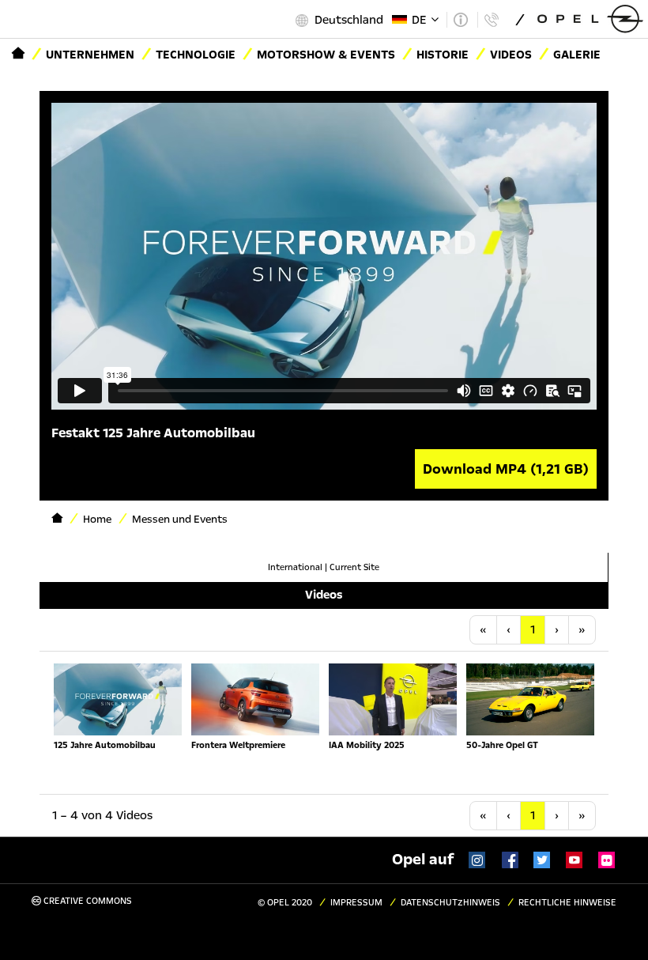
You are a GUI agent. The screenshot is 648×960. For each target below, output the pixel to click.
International (295, 567)
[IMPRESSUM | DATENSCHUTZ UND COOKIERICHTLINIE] (460, 20)
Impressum (356, 903)
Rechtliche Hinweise (567, 903)
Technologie (195, 54)
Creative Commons (86, 901)
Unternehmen (90, 54)
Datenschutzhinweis (450, 903)
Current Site (354, 567)
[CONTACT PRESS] (491, 20)
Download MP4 (506, 468)
